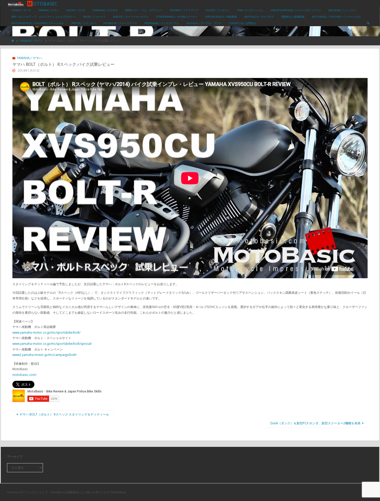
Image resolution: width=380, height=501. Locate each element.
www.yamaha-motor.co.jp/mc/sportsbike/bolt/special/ (52, 343)
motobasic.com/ (24, 375)
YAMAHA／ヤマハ (31, 40)
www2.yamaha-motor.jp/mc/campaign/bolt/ (44, 355)
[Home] (12, 40)
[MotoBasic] (16, 3)
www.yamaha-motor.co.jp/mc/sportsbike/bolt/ (46, 332)
